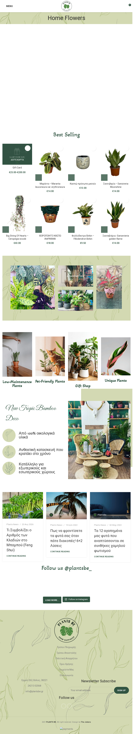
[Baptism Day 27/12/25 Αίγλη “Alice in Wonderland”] (13, 586)
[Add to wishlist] (27, 148)
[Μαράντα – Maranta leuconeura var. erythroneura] (50, 162)
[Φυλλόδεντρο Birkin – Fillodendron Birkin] (83, 214)
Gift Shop (83, 386)
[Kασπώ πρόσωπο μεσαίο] (83, 162)
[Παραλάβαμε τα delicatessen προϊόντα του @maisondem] (93, 586)
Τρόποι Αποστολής (66, 653)
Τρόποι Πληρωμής (66, 647)
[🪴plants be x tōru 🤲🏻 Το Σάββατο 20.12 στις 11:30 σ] (40, 586)
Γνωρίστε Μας (66, 669)
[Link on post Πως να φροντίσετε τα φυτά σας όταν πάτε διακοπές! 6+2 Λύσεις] (66, 505)
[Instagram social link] (69, 706)
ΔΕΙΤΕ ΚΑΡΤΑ (17, 160)
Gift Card (17, 167)
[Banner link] (33, 287)
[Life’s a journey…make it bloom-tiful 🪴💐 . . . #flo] (66, 586)
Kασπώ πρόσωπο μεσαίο (83, 183)
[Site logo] (66, 6)
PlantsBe (14, 514)
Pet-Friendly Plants (50, 381)
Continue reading (16, 556)
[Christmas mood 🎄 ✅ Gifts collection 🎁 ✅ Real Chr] (119, 586)
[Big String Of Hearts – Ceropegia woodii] (17, 214)
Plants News (12, 524)
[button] (38, 177)
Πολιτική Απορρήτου (67, 658)
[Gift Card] (17, 154)
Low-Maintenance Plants (17, 383)
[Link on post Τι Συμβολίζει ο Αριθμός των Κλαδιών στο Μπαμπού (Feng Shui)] (22, 505)
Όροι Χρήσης (66, 664)
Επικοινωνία (66, 675)
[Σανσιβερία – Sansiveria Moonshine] (116, 162)
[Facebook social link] (63, 706)
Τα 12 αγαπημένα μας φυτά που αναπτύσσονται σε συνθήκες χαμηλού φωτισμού (109, 541)
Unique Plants (116, 380)
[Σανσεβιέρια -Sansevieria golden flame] (116, 214)
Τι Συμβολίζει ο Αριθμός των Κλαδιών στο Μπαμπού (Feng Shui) (19, 540)
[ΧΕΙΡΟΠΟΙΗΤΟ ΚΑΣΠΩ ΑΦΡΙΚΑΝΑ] (50, 214)
